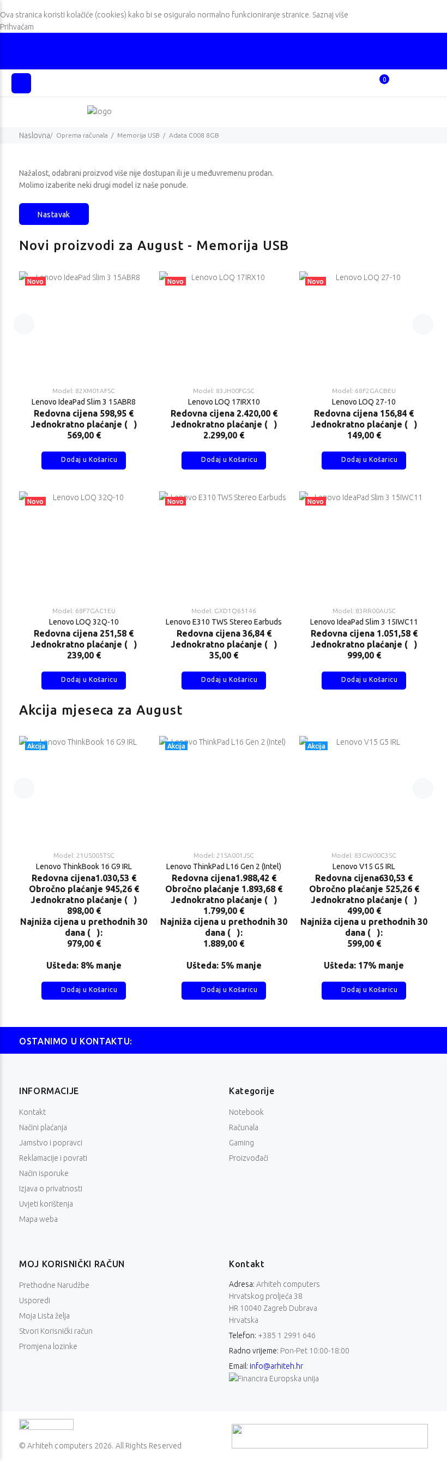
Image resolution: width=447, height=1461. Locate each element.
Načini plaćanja (43, 1127)
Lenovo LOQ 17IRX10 (84, 401)
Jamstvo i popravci (50, 1142)
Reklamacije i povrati (53, 1158)
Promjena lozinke (48, 1346)
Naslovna (34, 135)
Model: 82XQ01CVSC (364, 390)
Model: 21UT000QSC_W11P (286, 855)
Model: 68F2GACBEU (224, 390)
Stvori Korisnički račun (56, 1331)
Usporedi (34, 1300)
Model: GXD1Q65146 (83, 610)
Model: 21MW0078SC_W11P (146, 855)
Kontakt (32, 1112)
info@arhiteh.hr (276, 1366)
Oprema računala (82, 135)
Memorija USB (138, 135)
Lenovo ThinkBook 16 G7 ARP (146, 866)
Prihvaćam (17, 26)
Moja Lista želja (44, 1315)
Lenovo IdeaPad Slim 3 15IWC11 (224, 621)
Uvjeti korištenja (46, 1203)
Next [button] (423, 324)
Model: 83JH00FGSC (83, 390)
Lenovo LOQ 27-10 (224, 401)
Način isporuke (44, 1173)
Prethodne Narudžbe (54, 1285)
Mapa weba (38, 1219)
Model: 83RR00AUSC (224, 610)
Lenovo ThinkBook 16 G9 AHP (285, 866)
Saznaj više (330, 14)
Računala (243, 1127)
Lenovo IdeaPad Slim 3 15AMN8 (364, 401)
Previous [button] (24, 324)
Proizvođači (248, 1158)
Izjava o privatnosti (50, 1188)
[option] (84, 470)
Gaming (241, 1142)
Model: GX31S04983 (364, 610)
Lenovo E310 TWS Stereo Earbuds (84, 621)
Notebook (246, 1112)
